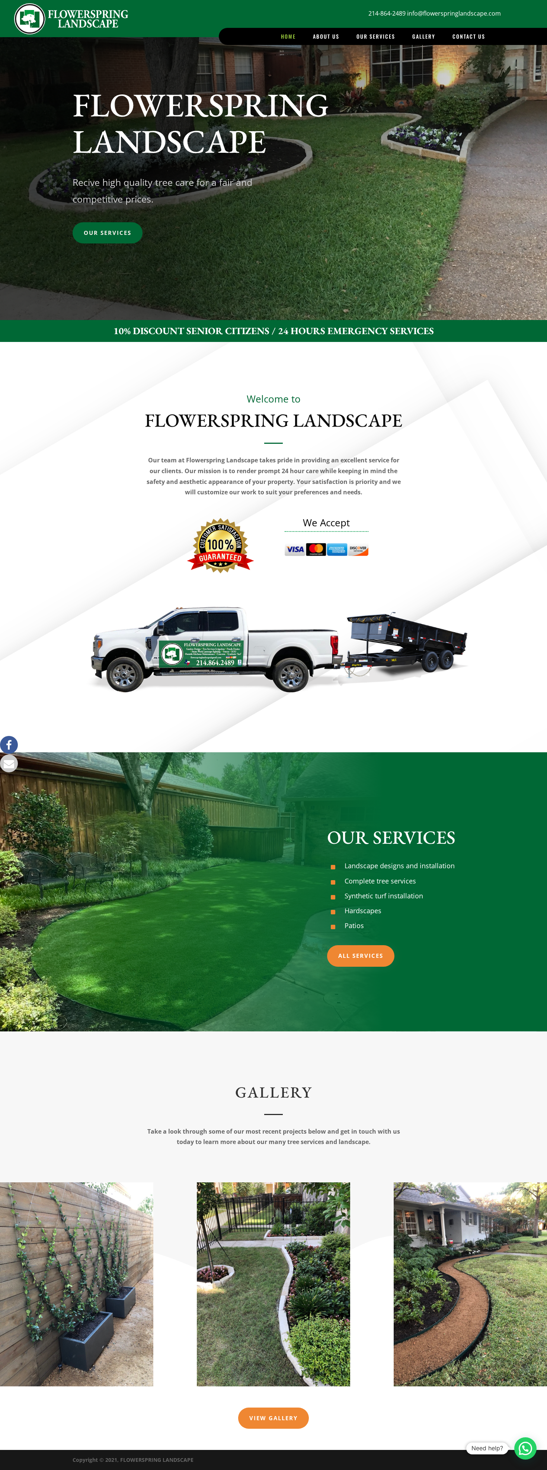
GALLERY (423, 37)
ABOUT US (326, 37)
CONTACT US (468, 37)
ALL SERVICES (360, 955)
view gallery (273, 1418)
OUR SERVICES (375, 37)
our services (107, 232)
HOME (288, 37)
